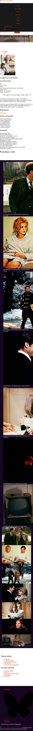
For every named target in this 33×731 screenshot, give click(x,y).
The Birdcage (7, 663)
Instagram (7, 721)
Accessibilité (18, 8)
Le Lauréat (7, 676)
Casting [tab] (5, 52)
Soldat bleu (7, 659)
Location (18, 20)
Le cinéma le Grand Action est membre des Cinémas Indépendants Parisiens (16, 728)
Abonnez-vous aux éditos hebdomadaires (11, 724)
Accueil (18, 5)
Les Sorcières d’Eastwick (10, 662)
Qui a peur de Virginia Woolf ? (11, 664)
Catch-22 (6, 672)
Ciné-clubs (18, 14)
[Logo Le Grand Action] (6, 0)
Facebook (7, 689)
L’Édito (18, 11)
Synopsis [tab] (5, 51)
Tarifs (18, 17)
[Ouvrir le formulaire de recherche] (18, 30)
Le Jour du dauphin (9, 660)
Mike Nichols (3, 85)
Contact (18, 23)
